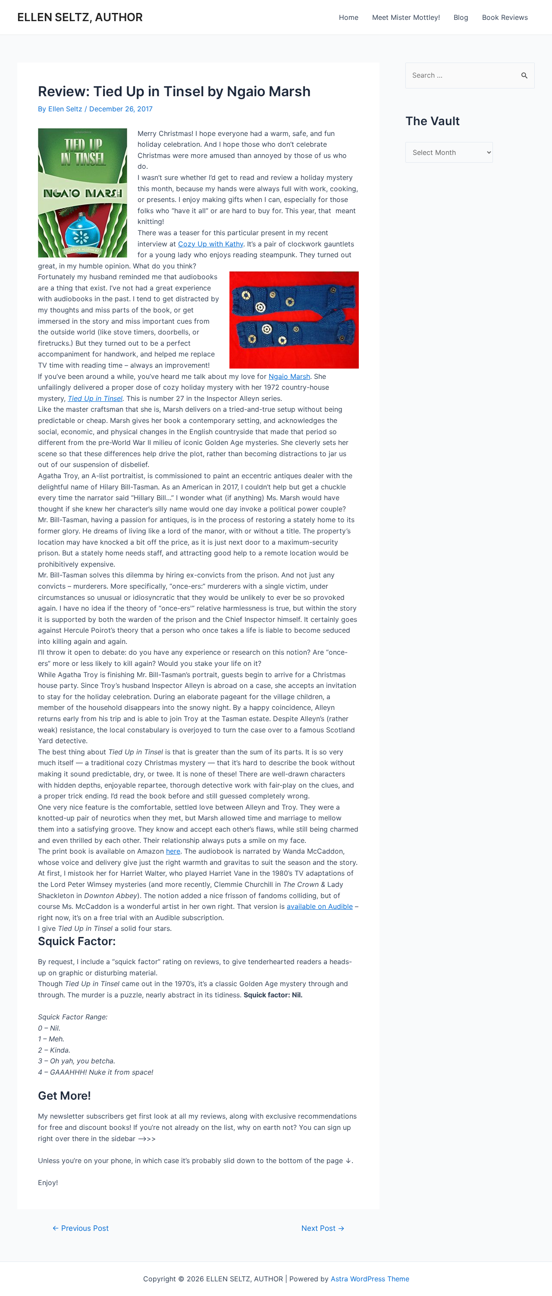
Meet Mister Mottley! (406, 17)
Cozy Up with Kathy (210, 244)
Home (348, 17)
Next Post (323, 1228)
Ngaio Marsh (289, 376)
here (173, 851)
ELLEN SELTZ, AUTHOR (80, 17)
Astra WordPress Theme (370, 1278)
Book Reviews (505, 17)
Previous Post (80, 1228)
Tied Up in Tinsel (95, 398)
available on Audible (320, 906)
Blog (461, 17)
